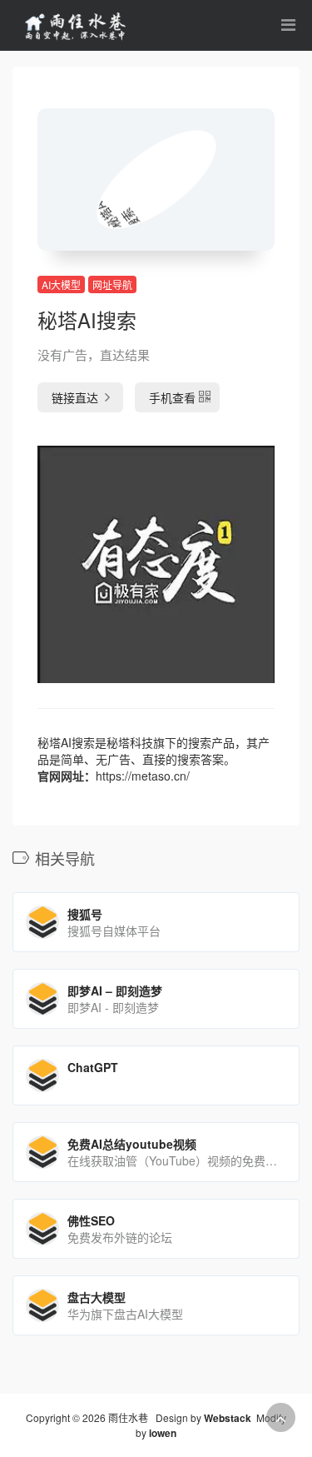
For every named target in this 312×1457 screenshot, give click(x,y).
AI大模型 (61, 284)
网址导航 (112, 284)
